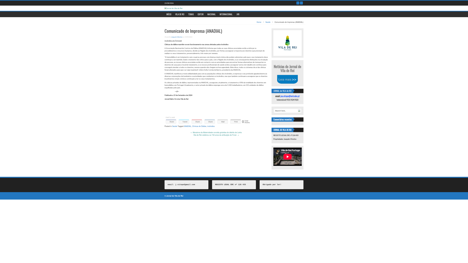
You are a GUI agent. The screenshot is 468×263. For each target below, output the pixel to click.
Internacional (226, 14)
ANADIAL (187, 126)
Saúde (267, 22)
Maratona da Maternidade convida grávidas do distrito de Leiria (216, 132)
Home (259, 22)
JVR (237, 14)
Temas (191, 14)
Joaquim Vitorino (176, 37)
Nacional (211, 14)
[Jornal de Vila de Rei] (173, 8)
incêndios (211, 126)
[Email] (301, 3)
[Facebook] (297, 3)
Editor (201, 14)
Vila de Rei (179, 14)
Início (168, 14)
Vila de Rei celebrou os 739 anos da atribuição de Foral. (216, 135)
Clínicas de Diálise (199, 126)
